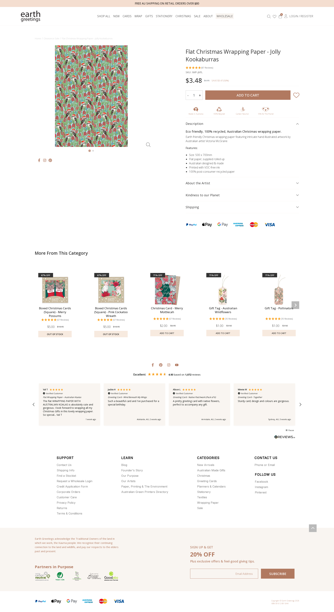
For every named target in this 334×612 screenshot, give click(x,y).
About (208, 16)
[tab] (89, 151)
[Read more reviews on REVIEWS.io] (284, 437)
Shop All (103, 16)
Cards (127, 16)
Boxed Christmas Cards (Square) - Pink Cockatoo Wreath (111, 312)
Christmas (183, 16)
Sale (197, 16)
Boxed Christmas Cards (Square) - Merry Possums (55, 312)
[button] (242, 68)
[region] (167, 404)
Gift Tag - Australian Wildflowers (223, 310)
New (116, 16)
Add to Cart (248, 95)
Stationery (164, 16)
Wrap (138, 16)
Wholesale (225, 16)
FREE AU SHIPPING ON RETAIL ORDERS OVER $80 (167, 3)
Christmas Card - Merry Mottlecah (167, 310)
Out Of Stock (55, 334)
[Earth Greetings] (30, 16)
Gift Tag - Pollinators (279, 308)
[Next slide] (149, 96)
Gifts (149, 16)
